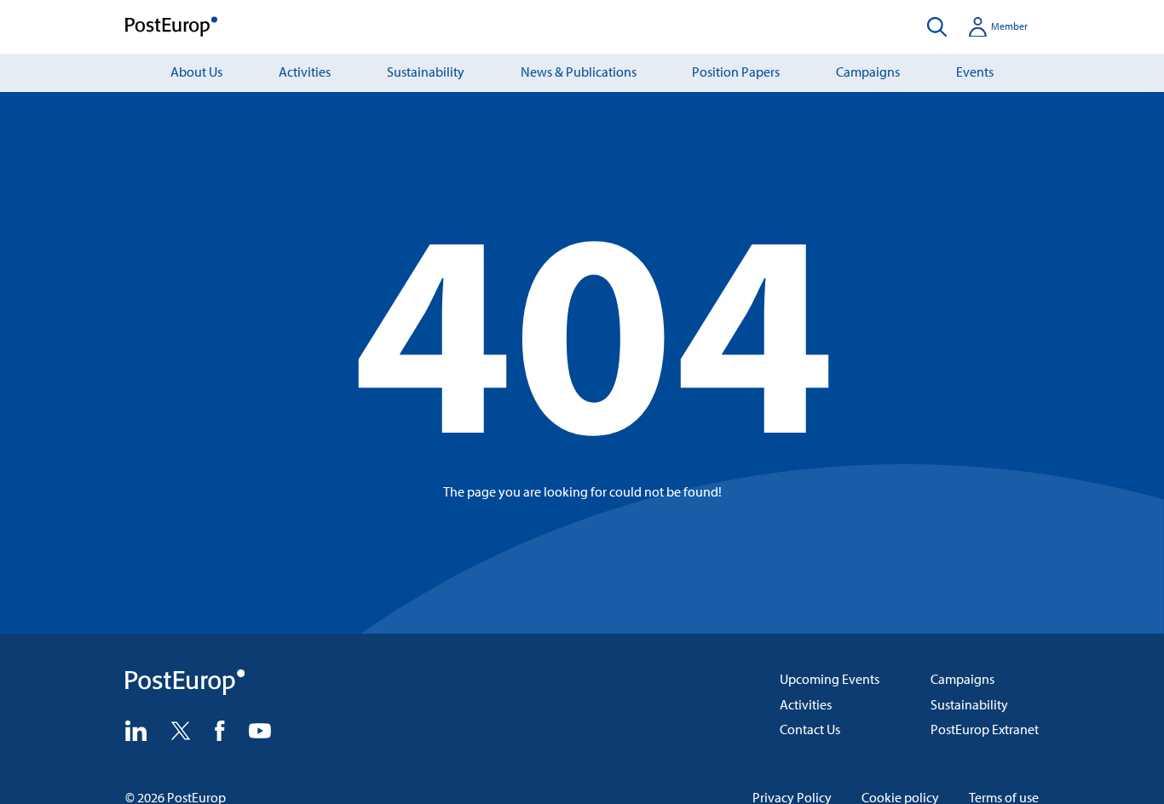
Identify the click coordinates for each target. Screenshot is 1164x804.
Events (975, 71)
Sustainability (425, 71)
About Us (196, 71)
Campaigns (868, 71)
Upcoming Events (829, 678)
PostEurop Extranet (985, 729)
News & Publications (579, 71)
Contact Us (810, 729)
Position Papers (736, 71)
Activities (305, 71)
